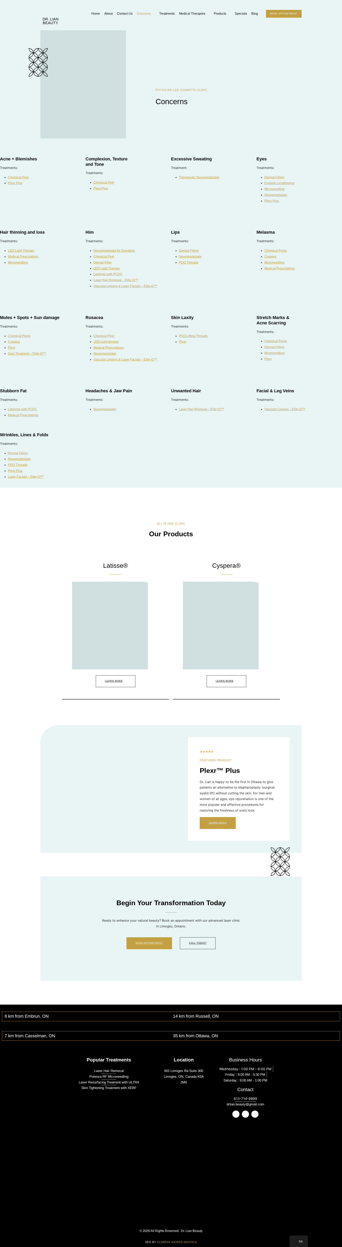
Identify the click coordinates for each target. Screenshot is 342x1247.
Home (95, 13)
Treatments (167, 13)
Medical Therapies (192, 13)
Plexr (11, 347)
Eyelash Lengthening (279, 183)
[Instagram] (235, 1114)
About (108, 13)
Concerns (144, 13)
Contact (245, 1089)
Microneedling (274, 189)
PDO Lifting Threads (193, 336)
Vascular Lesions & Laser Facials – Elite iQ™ (125, 286)
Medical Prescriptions (23, 256)
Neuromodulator (275, 195)
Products (220, 13)
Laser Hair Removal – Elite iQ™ (115, 280)
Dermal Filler (102, 262)
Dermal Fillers (274, 177)
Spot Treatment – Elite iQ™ (27, 353)
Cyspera (270, 256)
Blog (254, 13)
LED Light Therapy (21, 250)
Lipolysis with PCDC (108, 274)
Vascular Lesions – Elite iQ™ (284, 409)
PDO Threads (188, 262)
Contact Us (125, 13)
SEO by (171, 1242)
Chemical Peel (18, 177)
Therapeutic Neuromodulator (199, 177)
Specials (241, 13)
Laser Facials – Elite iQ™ (26, 476)
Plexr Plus (15, 183)
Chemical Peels (275, 250)
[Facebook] (245, 1114)
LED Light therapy (106, 341)
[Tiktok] (254, 1114)
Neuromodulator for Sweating (114, 250)
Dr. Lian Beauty (51, 21)
